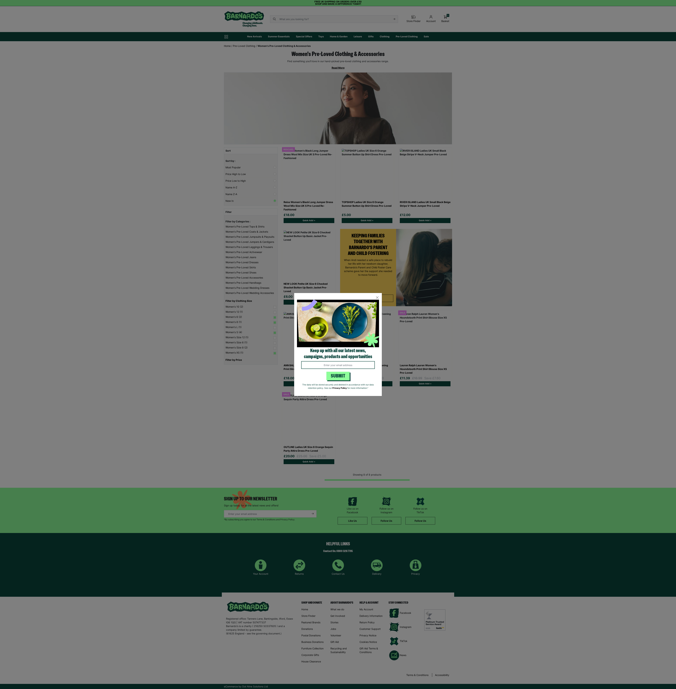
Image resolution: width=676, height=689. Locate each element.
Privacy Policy (339, 388)
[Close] (377, 298)
